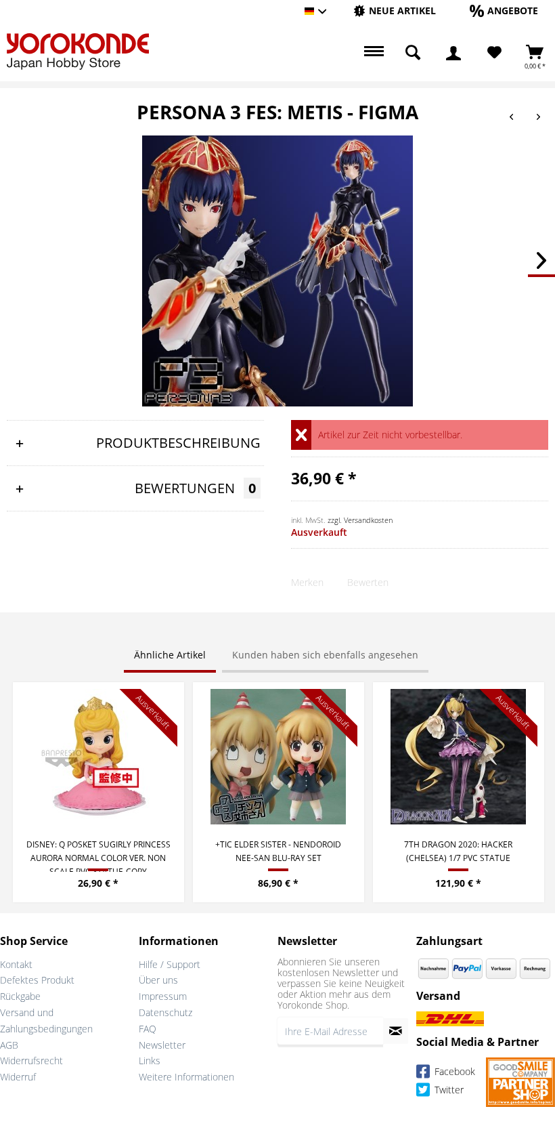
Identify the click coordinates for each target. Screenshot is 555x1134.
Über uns (158, 979)
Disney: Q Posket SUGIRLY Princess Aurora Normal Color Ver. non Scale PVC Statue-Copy (98, 855)
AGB (9, 1044)
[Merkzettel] (494, 53)
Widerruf (18, 1076)
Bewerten (367, 582)
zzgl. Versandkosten (360, 520)
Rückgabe (20, 996)
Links (149, 1060)
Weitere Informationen (186, 1076)
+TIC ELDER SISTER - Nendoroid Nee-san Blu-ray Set (278, 851)
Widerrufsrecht (31, 1060)
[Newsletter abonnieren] (395, 1031)
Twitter (448, 1090)
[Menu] (372, 53)
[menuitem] (394, 11)
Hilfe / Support (169, 964)
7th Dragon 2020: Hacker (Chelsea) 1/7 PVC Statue (458, 851)
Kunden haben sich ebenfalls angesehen (325, 654)
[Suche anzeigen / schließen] (413, 53)
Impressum (163, 996)
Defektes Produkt (37, 979)
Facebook (453, 1072)
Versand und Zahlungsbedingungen (46, 1020)
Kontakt (16, 964)
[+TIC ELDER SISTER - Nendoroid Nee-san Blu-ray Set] (278, 756)
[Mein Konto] (453, 53)
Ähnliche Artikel (170, 654)
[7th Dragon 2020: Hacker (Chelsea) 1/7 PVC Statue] (458, 756)
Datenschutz (165, 1012)
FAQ (147, 1028)
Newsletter (162, 1044)
